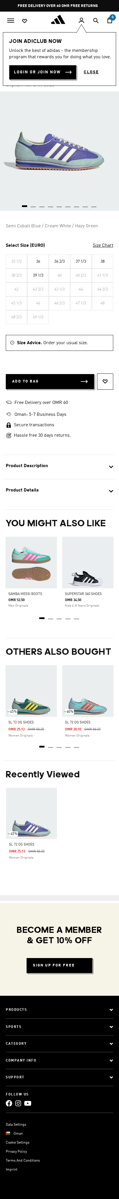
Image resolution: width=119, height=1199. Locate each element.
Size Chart (103, 245)
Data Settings (16, 1125)
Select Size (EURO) (25, 245)
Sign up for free (54, 965)
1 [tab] (42, 616)
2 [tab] (51, 616)
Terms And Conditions (23, 1160)
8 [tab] (85, 204)
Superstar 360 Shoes (83, 594)
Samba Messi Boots (25, 594)
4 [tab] (68, 616)
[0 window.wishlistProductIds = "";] (24, 20)
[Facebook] (9, 1103)
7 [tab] (77, 204)
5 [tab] (77, 616)
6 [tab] (68, 204)
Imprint (11, 1169)
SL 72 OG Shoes (21, 722)
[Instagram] (18, 1103)
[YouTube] (27, 1103)
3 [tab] (59, 616)
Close (91, 72)
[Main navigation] (10, 20)
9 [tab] (94, 204)
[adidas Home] (59, 19)
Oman (18, 1133)
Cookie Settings (17, 1142)
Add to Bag (25, 381)
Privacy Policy (16, 1151)
